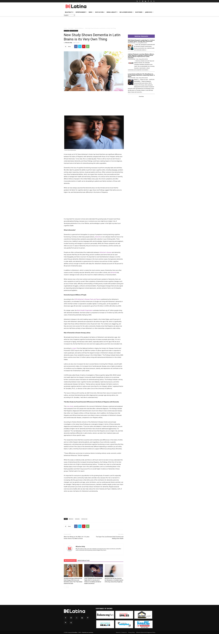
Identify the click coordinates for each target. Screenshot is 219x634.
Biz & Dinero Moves (126, 12)
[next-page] (68, 587)
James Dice (148, 12)
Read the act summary (87, 632)
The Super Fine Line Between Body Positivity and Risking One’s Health (109, 537)
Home (65, 28)
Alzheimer (71, 519)
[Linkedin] (145, 1)
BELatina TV (69, 12)
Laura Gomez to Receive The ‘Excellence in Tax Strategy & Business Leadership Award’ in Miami (141, 75)
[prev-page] (65, 587)
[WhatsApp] (87, 46)
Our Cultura (99, 12)
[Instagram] (142, 1)
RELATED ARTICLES (70, 560)
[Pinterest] (148, 1)
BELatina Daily (68, 42)
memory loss (84, 519)
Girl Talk (66, 576)
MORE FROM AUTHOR (83, 560)
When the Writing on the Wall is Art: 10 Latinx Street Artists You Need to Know (76, 537)
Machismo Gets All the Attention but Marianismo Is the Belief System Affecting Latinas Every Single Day (114, 580)
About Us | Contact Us (121, 632)
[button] (137, 1)
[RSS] (151, 1)
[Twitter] (154, 1)
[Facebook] (140, 1)
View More (141, 96)
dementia (77, 519)
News (90, 12)
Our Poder (138, 12)
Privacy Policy (131, 632)
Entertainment (81, 12)
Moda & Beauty (112, 12)
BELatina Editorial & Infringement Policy (145, 632)
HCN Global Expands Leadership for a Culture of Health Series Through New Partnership (141, 40)
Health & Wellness (79, 28)
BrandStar (74, 632)
